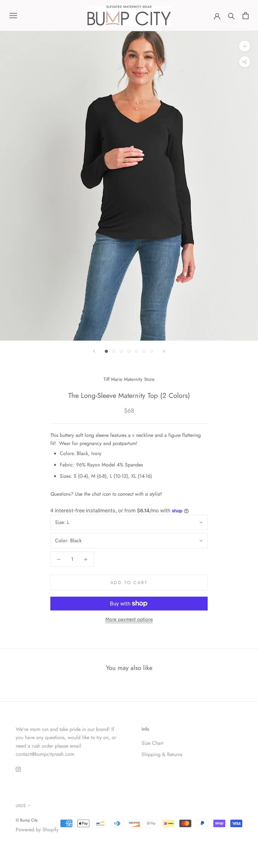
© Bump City (27, 820)
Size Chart (152, 743)
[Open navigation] (13, 16)
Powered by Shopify (37, 829)
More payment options (129, 619)
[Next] (164, 351)
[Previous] (94, 351)
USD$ (21, 806)
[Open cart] (246, 15)
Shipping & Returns (162, 754)
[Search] (231, 15)
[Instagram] (18, 769)
